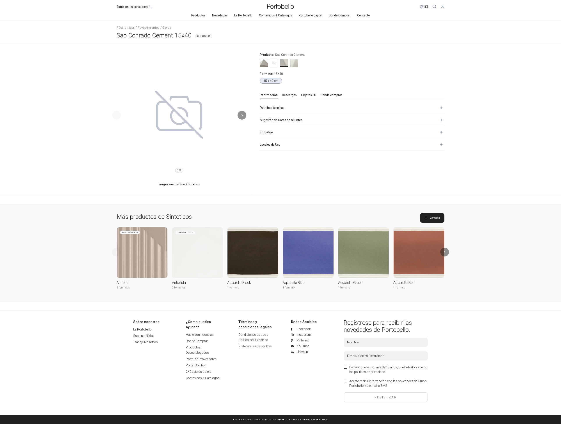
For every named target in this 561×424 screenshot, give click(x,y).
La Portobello (142, 329)
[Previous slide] (116, 115)
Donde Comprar (197, 341)
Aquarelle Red (404, 283)
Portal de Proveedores (201, 359)
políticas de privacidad (369, 372)
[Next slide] (242, 115)
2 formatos (123, 287)
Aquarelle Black (239, 283)
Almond (122, 283)
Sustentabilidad (143, 335)
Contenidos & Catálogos (203, 378)
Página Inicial (126, 27)
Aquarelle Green (350, 283)
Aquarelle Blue (293, 283)
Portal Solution (196, 365)
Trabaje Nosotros (145, 342)
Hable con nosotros (200, 334)
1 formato (233, 287)
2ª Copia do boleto (198, 371)
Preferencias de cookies (255, 346)
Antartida (179, 283)
